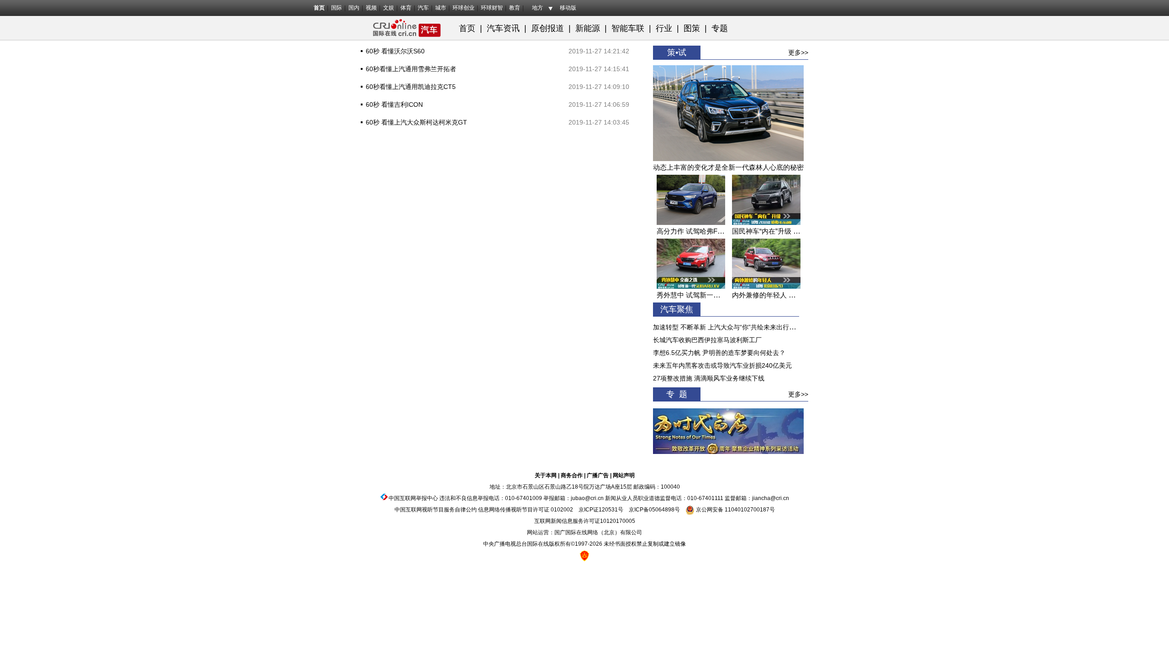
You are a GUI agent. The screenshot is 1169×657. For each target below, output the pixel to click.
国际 (336, 8)
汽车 (423, 8)
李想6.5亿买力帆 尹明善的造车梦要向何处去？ (719, 352)
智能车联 (627, 28)
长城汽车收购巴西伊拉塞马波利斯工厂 (707, 340)
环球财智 (492, 8)
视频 (371, 8)
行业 (664, 28)
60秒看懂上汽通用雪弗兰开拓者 (411, 69)
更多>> (798, 52)
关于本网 (546, 475)
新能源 (587, 28)
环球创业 (463, 8)
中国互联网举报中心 (413, 498)
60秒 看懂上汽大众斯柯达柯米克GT (416, 122)
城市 (440, 8)
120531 (608, 509)
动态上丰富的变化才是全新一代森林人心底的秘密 (728, 167)
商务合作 (572, 475)
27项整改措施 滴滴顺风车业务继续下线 (708, 378)
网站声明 (624, 475)
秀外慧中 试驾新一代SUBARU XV (708, 295)
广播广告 (598, 475)
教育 (514, 8)
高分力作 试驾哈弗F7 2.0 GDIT (703, 231)
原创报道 (547, 28)
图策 (693, 28)
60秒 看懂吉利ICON (394, 104)
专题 (719, 28)
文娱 (388, 8)
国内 (353, 8)
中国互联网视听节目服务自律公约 (436, 509)
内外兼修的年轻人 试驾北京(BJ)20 (784, 295)
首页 (319, 8)
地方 (537, 8)
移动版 (568, 8)
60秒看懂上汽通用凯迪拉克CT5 (411, 86)
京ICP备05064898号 (654, 509)
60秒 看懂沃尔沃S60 (395, 51)
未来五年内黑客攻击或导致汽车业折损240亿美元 (722, 365)
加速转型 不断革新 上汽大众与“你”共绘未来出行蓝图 (727, 327)
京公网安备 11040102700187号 (735, 509)
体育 (405, 8)
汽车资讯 (503, 28)
